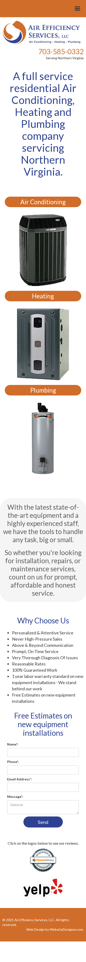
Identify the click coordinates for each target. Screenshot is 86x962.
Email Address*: (19, 779)
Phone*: (13, 762)
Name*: (12, 744)
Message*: (15, 796)
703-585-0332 (61, 51)
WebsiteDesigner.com (66, 929)
